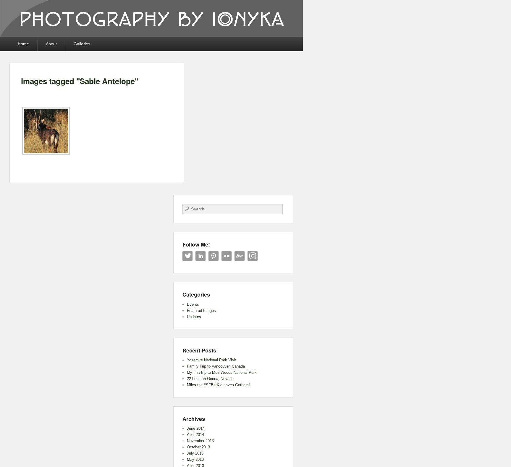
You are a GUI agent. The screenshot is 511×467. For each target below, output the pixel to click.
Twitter (187, 256)
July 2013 (195, 453)
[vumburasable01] (46, 131)
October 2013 (198, 447)
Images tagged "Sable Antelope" (79, 80)
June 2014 (196, 428)
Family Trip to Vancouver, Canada (216, 366)
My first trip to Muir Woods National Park (222, 372)
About (51, 43)
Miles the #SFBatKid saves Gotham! (218, 385)
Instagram (253, 256)
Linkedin (200, 256)
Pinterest (213, 256)
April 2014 (195, 434)
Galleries (82, 43)
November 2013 (200, 441)
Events (193, 304)
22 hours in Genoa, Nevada (210, 378)
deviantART (240, 256)
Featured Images (201, 310)
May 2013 (195, 459)
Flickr (226, 256)
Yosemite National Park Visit (211, 360)
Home (23, 43)
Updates (194, 317)
